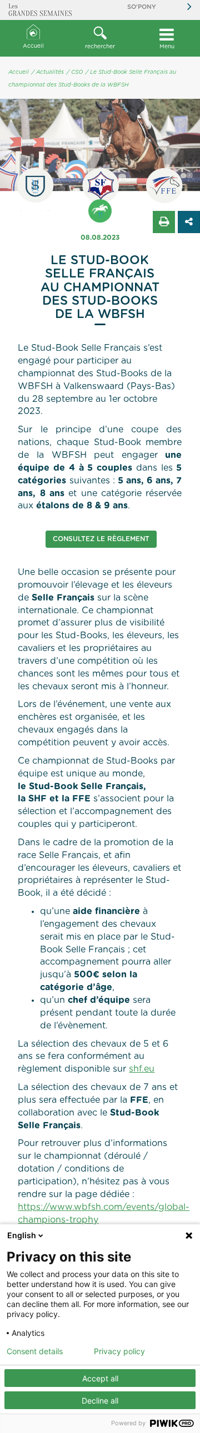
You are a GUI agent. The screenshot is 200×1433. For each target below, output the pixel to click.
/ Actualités (48, 72)
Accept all (100, 1378)
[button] (100, 38)
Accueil (33, 46)
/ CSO (75, 72)
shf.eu (141, 1068)
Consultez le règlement (101, 539)
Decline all (100, 1400)
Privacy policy (119, 1351)
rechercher (100, 46)
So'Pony (141, 7)
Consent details (35, 1351)
